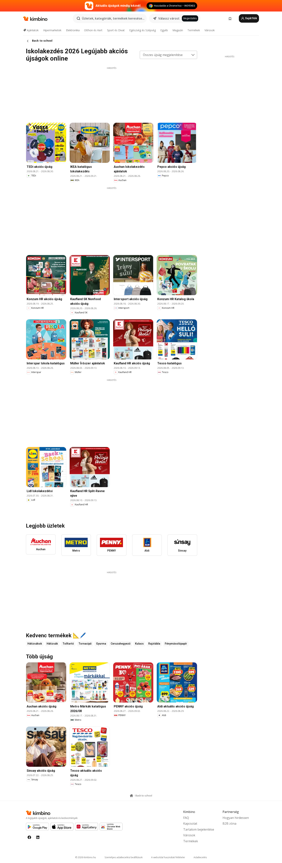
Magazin (177, 30)
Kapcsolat (190, 823)
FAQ (186, 818)
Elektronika (73, 30)
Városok (209, 30)
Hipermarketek (52, 30)
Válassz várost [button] (169, 18)
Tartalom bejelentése (198, 829)
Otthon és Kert (93, 30)
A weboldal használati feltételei (168, 857)
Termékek (193, 30)
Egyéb (164, 30)
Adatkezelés (200, 857)
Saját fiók (251, 18)
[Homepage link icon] (131, 795)
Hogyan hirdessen (236, 818)
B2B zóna (229, 823)
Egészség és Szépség (142, 30)
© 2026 (85, 857)
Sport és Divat (116, 30)
